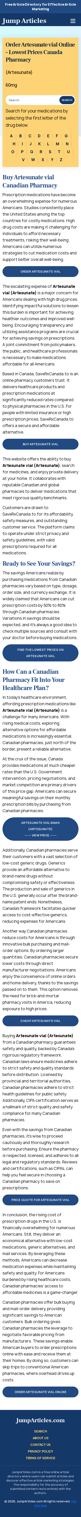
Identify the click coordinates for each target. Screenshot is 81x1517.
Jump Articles (24, 20)
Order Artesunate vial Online (40, 1392)
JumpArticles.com (40, 1420)
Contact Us (40, 1444)
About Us (40, 1438)
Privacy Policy (40, 1451)
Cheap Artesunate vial (40, 1021)
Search (67, 100)
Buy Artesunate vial (40, 444)
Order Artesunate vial (41, 271)
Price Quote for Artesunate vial (40, 1200)
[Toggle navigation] (73, 21)
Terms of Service (40, 1458)
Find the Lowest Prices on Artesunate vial (40, 653)
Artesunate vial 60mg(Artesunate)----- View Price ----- (40, 829)
